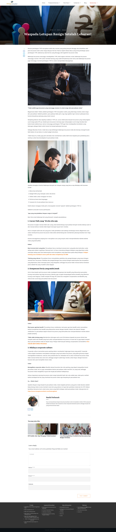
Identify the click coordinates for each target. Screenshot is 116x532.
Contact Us (80, 511)
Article (55, 39)
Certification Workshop (46, 511)
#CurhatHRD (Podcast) (64, 507)
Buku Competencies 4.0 (29, 509)
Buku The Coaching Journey (30, 511)
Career (61, 515)
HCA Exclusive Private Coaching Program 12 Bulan (48, 514)
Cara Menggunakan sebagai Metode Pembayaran (84, 508)
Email (31, 476)
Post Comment (84, 495)
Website (30, 484)
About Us (62, 513)
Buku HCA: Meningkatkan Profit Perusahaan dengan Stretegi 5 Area (32, 517)
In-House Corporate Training (47, 510)
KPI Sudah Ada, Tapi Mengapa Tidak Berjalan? (43, 431)
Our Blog (61, 511)
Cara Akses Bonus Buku (82, 510)
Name (31, 467)
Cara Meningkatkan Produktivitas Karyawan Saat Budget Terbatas (75, 431)
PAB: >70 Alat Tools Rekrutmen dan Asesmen (32, 519)
